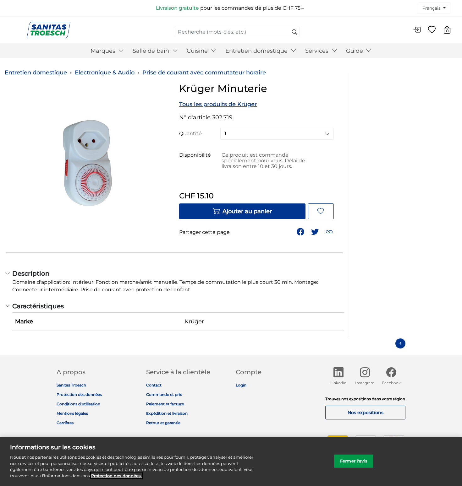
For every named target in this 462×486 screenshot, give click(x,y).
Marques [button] (104, 50)
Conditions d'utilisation (78, 404)
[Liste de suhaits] (432, 30)
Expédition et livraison (167, 413)
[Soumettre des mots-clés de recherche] (294, 32)
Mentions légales (72, 413)
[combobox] (237, 32)
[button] (329, 231)
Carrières (65, 422)
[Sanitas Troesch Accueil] (48, 30)
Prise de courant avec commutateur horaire (204, 72)
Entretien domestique (36, 72)
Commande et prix (164, 394)
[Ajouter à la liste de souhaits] (321, 211)
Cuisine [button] (198, 50)
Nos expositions (365, 412)
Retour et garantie (163, 422)
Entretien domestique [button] (257, 50)
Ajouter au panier (247, 211)
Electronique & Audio (105, 72)
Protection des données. (116, 475)
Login (241, 385)
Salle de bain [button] (152, 50)
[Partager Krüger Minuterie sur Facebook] (301, 231)
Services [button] (317, 50)
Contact (154, 385)
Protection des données (79, 394)
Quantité (190, 134)
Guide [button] (355, 50)
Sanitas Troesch (71, 385)
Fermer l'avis (353, 460)
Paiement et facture (165, 404)
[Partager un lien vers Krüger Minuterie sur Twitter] (315, 231)
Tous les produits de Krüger (218, 104)
